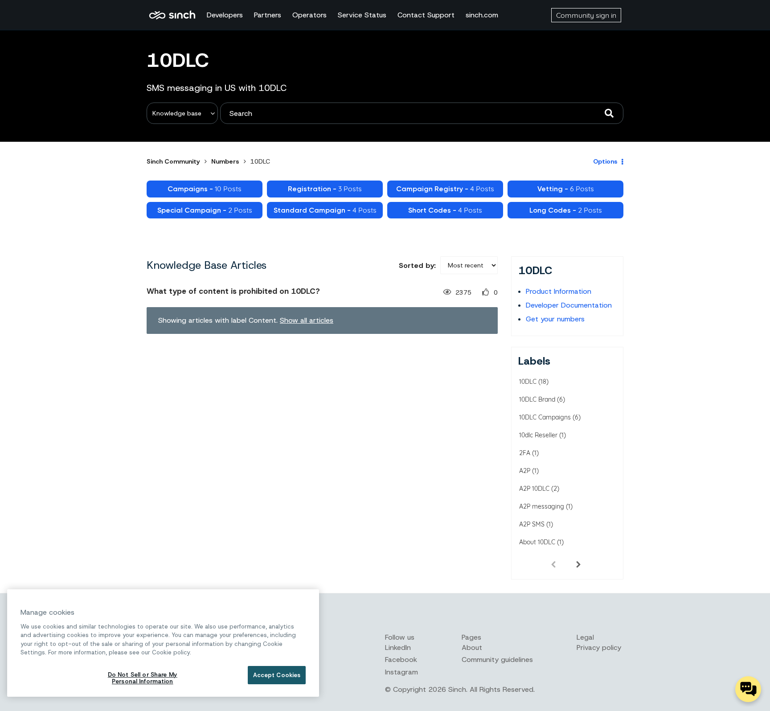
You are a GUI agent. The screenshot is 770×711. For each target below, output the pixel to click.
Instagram (401, 672)
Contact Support (426, 15)
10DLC (528, 382)
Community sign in (586, 15)
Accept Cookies (277, 675)
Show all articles (306, 320)
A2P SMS (532, 524)
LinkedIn (398, 647)
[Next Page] (578, 564)
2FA (524, 453)
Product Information (558, 291)
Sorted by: (417, 265)
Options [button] (605, 161)
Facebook (401, 659)
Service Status (362, 15)
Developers (225, 15)
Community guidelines (497, 659)
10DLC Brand (537, 399)
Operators (309, 15)
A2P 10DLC (534, 489)
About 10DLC (537, 542)
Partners (267, 15)
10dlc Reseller (538, 435)
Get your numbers (555, 319)
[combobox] (421, 113)
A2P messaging (541, 506)
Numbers (225, 161)
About (472, 647)
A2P (524, 471)
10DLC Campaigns (545, 417)
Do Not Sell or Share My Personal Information (142, 678)
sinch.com (482, 15)
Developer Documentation (569, 305)
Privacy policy (599, 647)
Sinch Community (172, 15)
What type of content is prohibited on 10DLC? (233, 291)
